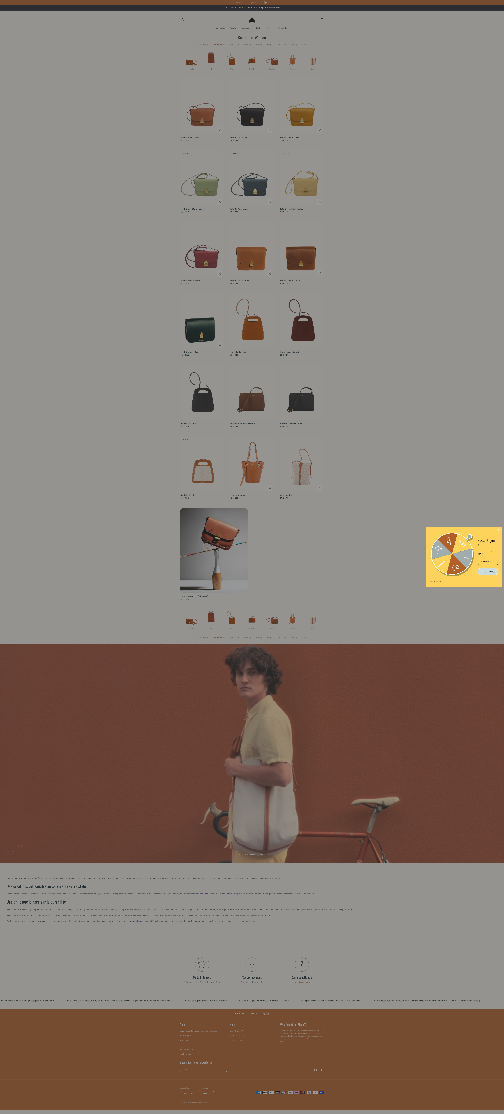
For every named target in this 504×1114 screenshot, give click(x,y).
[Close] (499, 530)
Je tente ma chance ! (488, 571)
